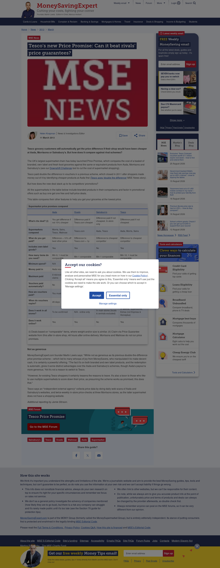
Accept (96, 295)
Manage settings (108, 303)
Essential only (118, 295)
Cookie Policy (139, 275)
